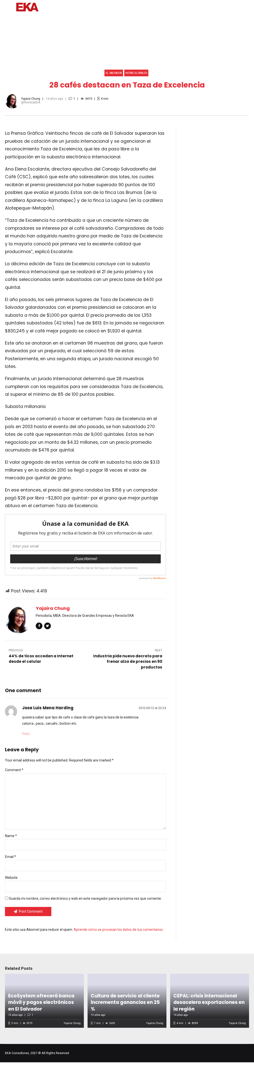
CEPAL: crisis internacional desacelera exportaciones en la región (209, 1002)
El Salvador (114, 73)
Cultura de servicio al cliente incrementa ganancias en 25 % (125, 1002)
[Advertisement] (217, 216)
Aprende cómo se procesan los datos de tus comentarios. (118, 930)
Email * (10, 857)
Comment (14, 770)
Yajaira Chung (30, 98)
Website (11, 878)
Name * (11, 836)
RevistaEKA (32, 102)
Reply (26, 733)
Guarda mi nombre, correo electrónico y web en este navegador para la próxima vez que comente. (85, 898)
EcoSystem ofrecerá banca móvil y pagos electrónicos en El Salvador (41, 1002)
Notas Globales (136, 73)
